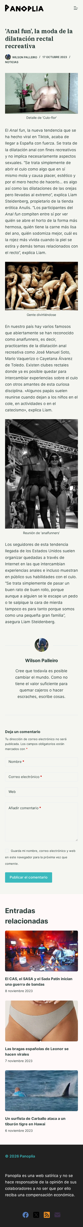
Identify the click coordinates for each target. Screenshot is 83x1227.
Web (12, 791)
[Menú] (76, 8)
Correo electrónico (25, 777)
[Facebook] (26, 1215)
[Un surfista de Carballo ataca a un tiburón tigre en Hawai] (41, 1090)
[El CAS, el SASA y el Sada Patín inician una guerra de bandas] (41, 951)
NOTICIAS (11, 62)
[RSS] (47, 1215)
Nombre (16, 761)
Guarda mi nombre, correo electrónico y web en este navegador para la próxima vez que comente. (40, 857)
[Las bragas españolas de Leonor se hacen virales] (41, 1021)
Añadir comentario (25, 808)
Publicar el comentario (28, 877)
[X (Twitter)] (36, 1215)
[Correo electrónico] (57, 1215)
